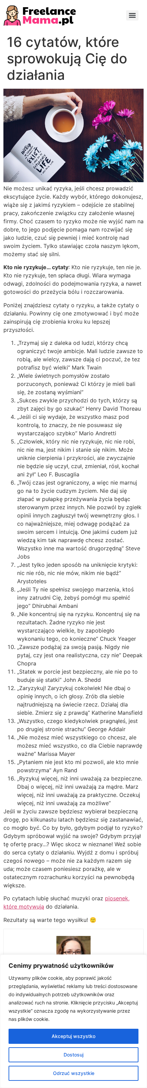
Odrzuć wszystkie (73, 1073)
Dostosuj (73, 1055)
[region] (73, 1021)
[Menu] (132, 15)
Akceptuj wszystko (73, 1036)
